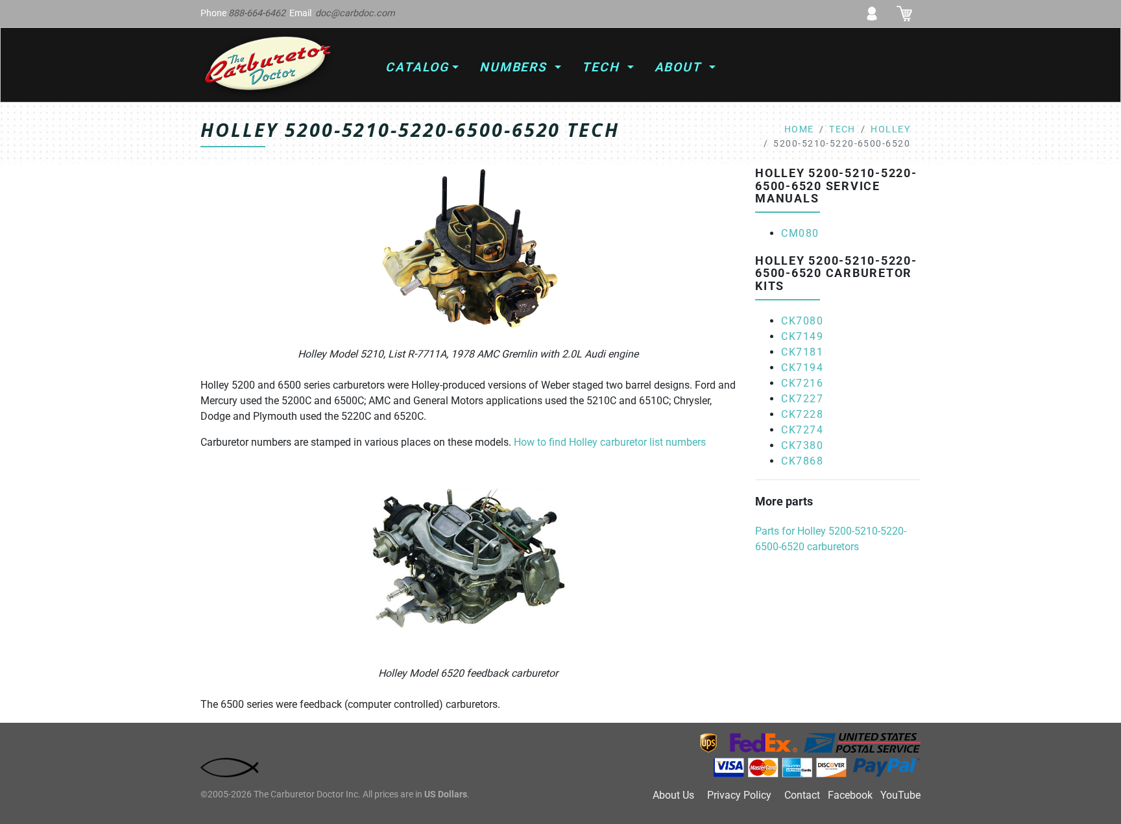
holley (890, 129)
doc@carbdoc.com (355, 13)
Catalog (416, 67)
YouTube (900, 795)
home (799, 129)
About (680, 67)
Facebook (850, 795)
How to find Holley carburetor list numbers (610, 442)
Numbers (515, 67)
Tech (603, 67)
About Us (673, 795)
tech (842, 129)
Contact (802, 795)
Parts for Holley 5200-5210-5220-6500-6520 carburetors (830, 539)
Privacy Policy (739, 795)
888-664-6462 (256, 13)
